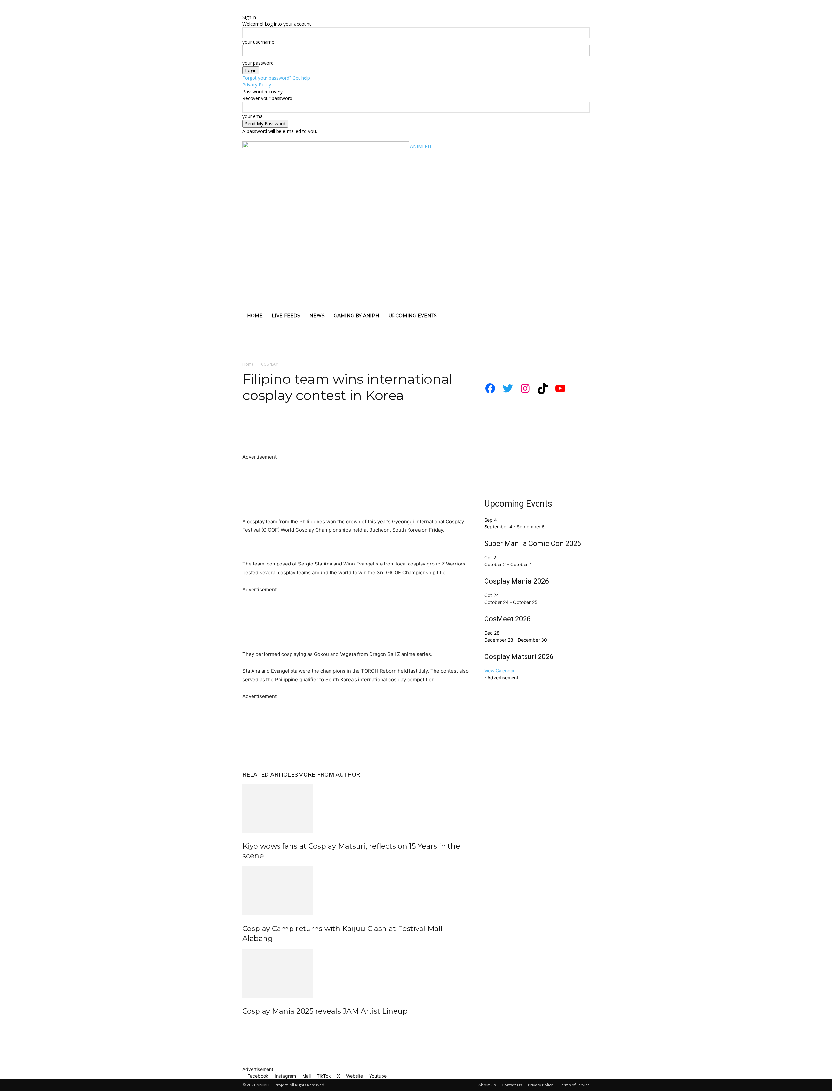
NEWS (317, 315)
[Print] (323, 434)
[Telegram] (338, 434)
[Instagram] (249, 138)
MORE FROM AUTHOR (329, 774)
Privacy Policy (256, 85)
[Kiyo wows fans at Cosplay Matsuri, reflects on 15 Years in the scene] (355, 808)
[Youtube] (273, 138)
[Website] (269, 138)
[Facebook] (244, 138)
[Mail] (254, 138)
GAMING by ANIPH (356, 315)
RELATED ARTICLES (270, 774)
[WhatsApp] (278, 434)
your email (253, 116)
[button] (582, 143)
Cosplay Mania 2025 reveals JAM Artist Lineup (325, 1011)
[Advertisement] (126, 338)
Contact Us (512, 1085)
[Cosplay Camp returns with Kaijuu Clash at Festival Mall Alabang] (355, 890)
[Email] (308, 434)
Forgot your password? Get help (276, 78)
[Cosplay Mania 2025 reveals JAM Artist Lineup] (355, 973)
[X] (264, 138)
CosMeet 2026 (507, 619)
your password (258, 63)
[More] (369, 434)
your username (258, 42)
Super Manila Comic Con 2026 (532, 543)
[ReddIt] (293, 434)
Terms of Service (574, 1085)
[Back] (275, 10)
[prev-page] (244, 1025)
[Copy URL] (353, 434)
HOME (255, 315)
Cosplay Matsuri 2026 (518, 657)
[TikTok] (259, 138)
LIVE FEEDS (286, 315)
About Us (487, 1085)
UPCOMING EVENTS (412, 315)
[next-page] (248, 1025)
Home (248, 364)
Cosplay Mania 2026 (516, 581)
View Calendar (499, 670)
